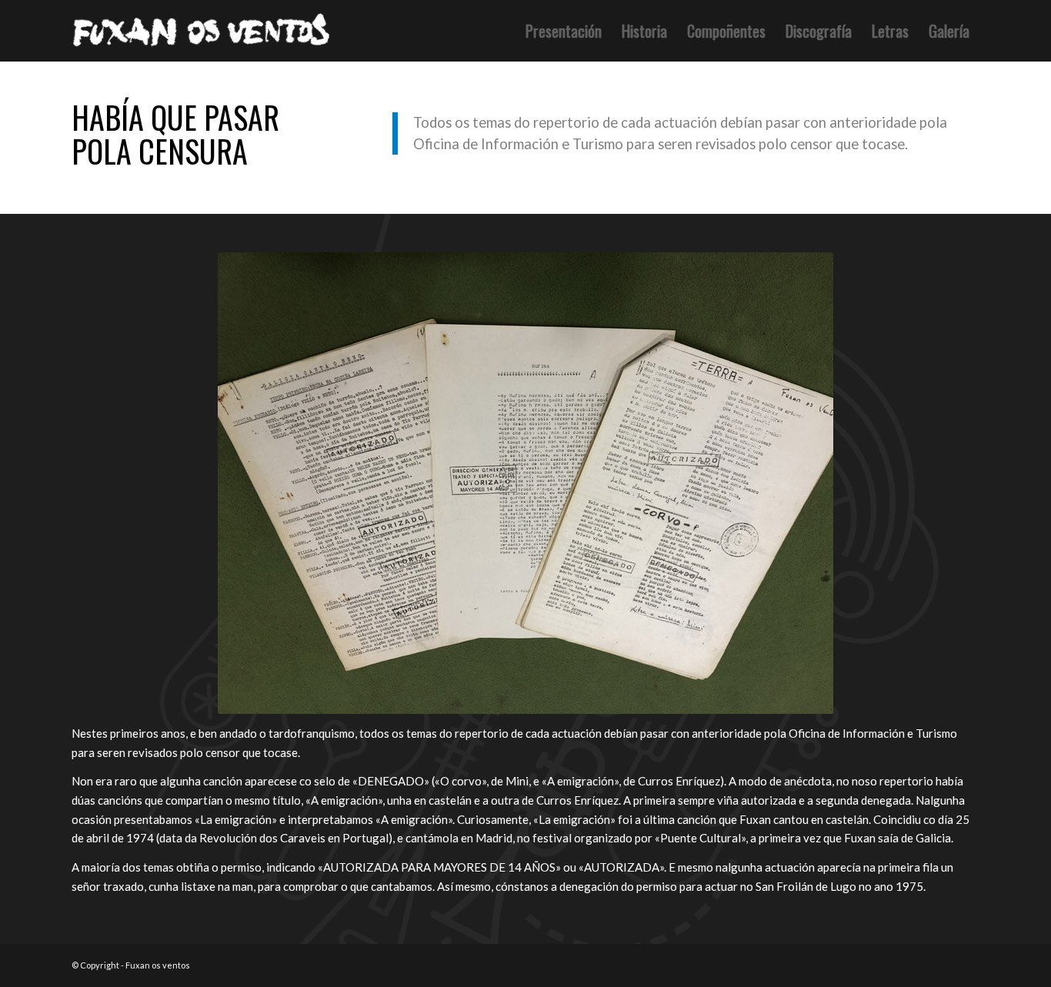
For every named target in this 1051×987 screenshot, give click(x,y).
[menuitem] (563, 31)
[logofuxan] (205, 31)
